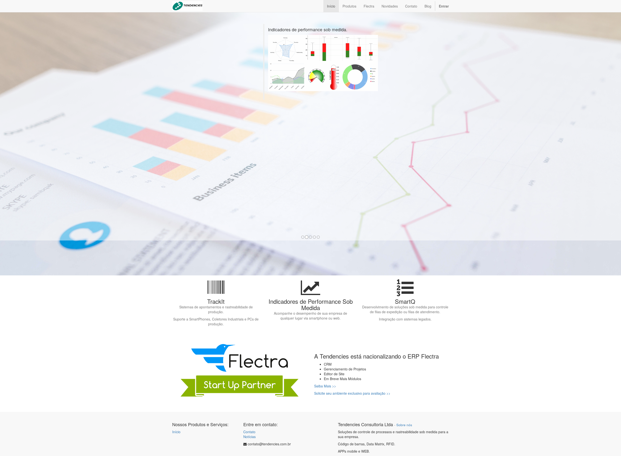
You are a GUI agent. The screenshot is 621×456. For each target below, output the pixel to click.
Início (176, 431)
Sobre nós (404, 425)
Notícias (249, 436)
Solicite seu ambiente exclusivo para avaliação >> (352, 393)
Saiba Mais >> (325, 386)
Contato (249, 431)
